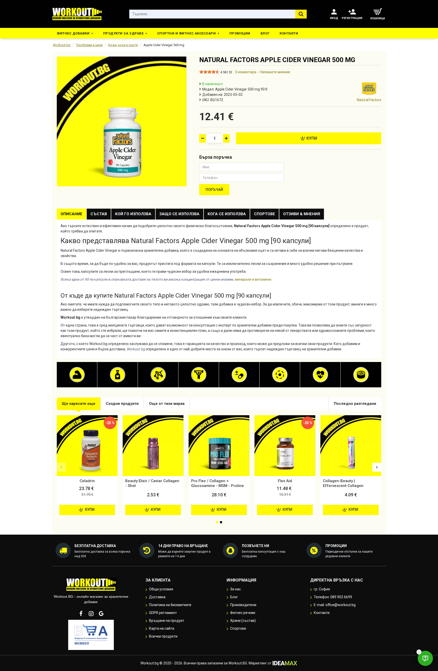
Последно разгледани (355, 403)
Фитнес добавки (73, 33)
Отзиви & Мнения (301, 214)
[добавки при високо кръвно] (320, 374)
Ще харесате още (78, 403)
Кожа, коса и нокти (123, 45)
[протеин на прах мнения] (77, 374)
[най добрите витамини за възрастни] (239, 374)
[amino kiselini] (158, 374)
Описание (71, 214)
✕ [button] (419, 651)
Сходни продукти (122, 403)
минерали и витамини (252, 279)
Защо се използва (179, 214)
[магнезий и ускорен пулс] (279, 374)
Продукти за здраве (123, 33)
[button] (61, 467)
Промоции (239, 33)
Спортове (264, 214)
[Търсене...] (301, 14)
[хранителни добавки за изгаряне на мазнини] (117, 374)
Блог (265, 33)
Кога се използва (227, 214)
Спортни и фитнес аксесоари (186, 33)
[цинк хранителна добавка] (361, 374)
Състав (98, 214)
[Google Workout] (101, 613)
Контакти (289, 33)
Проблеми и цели (89, 45)
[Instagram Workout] (91, 613)
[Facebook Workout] (81, 613)
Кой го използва (133, 214)
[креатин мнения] (198, 374)
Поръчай (214, 190)
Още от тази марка (167, 403)
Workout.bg (61, 45)
